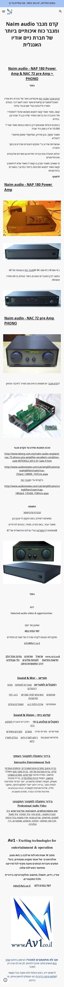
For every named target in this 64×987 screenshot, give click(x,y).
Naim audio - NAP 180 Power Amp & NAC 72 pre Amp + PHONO (32, 73)
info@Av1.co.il (32, 643)
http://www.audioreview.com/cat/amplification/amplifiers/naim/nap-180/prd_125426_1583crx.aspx (32, 489)
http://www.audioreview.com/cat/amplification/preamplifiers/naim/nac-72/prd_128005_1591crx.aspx (32, 470)
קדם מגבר (53, 383)
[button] (3, 11)
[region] (32, 3)
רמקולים (41, 530)
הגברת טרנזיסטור (32, 512)
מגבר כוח (29, 270)
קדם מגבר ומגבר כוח (49, 98)
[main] (32, 34)
